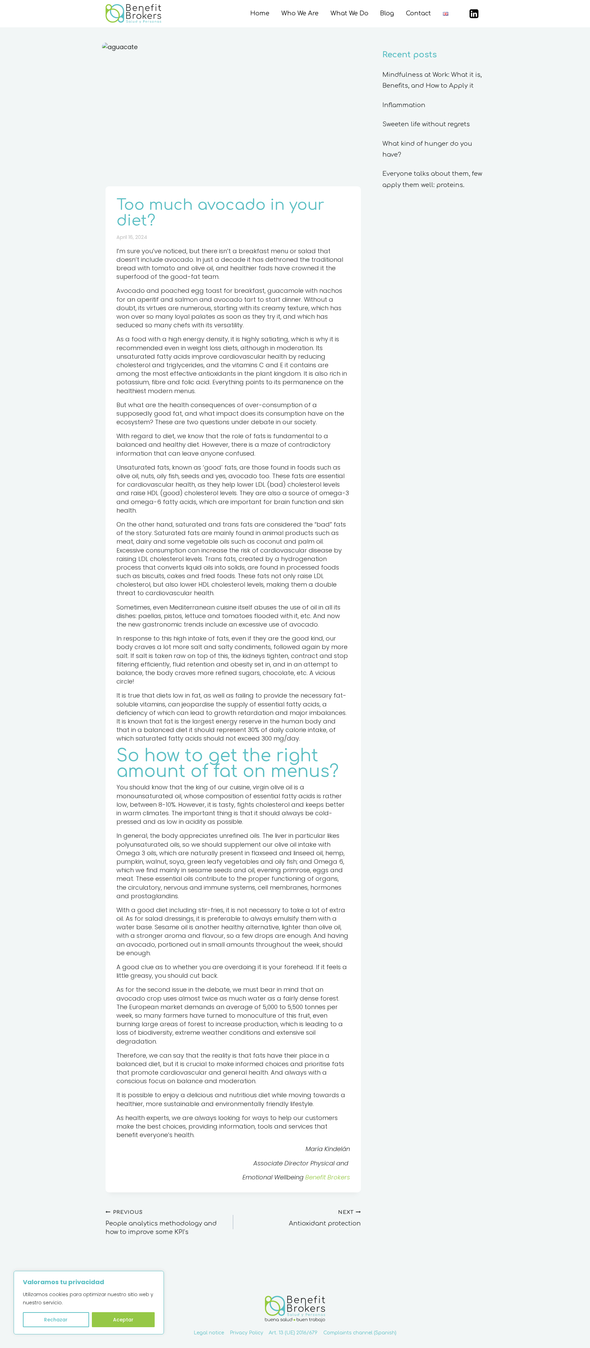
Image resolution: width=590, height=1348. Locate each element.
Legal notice (209, 1332)
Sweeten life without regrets (426, 124)
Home (259, 13)
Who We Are (300, 13)
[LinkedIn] (474, 13)
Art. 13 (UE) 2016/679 (293, 1332)
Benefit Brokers (327, 1177)
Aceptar (123, 1319)
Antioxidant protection (325, 1218)
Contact (418, 13)
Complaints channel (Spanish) (359, 1332)
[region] (89, 1302)
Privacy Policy (246, 1332)
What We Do (349, 13)
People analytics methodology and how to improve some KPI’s (161, 1222)
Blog (387, 13)
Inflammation (403, 105)
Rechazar (56, 1319)
